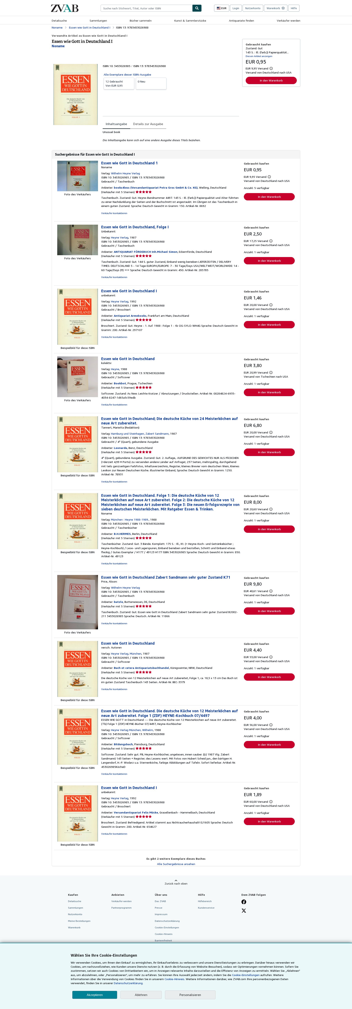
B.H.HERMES (122, 533)
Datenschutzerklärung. (128, 983)
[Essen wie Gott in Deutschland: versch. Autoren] (77, 696)
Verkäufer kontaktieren (114, 213)
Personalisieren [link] (190, 995)
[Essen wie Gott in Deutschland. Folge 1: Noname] (77, 548)
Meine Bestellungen (79, 920)
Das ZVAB (160, 901)
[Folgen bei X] (243, 911)
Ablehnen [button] (141, 995)
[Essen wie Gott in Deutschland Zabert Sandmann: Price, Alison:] (77, 628)
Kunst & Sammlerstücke (190, 20)
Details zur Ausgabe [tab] (148, 124)
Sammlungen (98, 20)
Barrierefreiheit (163, 940)
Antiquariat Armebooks (130, 315)
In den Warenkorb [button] (271, 80)
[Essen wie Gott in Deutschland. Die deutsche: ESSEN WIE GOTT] (77, 763)
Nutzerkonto (253, 8)
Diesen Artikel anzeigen (259, 56)
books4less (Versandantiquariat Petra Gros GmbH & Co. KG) (156, 187)
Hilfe (294, 8)
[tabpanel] (171, 136)
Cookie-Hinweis (164, 933)
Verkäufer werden (288, 20)
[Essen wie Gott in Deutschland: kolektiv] (77, 396)
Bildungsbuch (123, 744)
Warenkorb (74, 927)
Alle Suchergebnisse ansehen (176, 864)
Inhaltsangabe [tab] (116, 124)
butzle (118, 601)
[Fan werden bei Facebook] (243, 902)
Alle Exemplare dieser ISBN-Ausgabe (127, 74)
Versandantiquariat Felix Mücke (136, 812)
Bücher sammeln (141, 20)
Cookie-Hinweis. (175, 979)
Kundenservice (206, 907)
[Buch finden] (196, 8)
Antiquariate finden (241, 20)
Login (236, 8)
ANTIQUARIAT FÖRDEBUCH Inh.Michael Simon (145, 251)
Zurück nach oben (176, 883)
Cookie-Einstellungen (246, 975)
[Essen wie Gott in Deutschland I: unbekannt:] (77, 343)
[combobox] (146, 8)
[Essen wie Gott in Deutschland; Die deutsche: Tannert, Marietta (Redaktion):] (77, 471)
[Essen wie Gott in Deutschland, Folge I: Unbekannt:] (77, 254)
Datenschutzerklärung (167, 920)
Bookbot (120, 383)
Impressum (161, 914)
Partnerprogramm (121, 907)
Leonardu (120, 448)
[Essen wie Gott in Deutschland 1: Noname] (77, 190)
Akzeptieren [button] (95, 995)
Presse (158, 907)
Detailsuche (59, 20)
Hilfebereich (205, 901)
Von (114, 83)
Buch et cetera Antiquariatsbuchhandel (141, 667)
